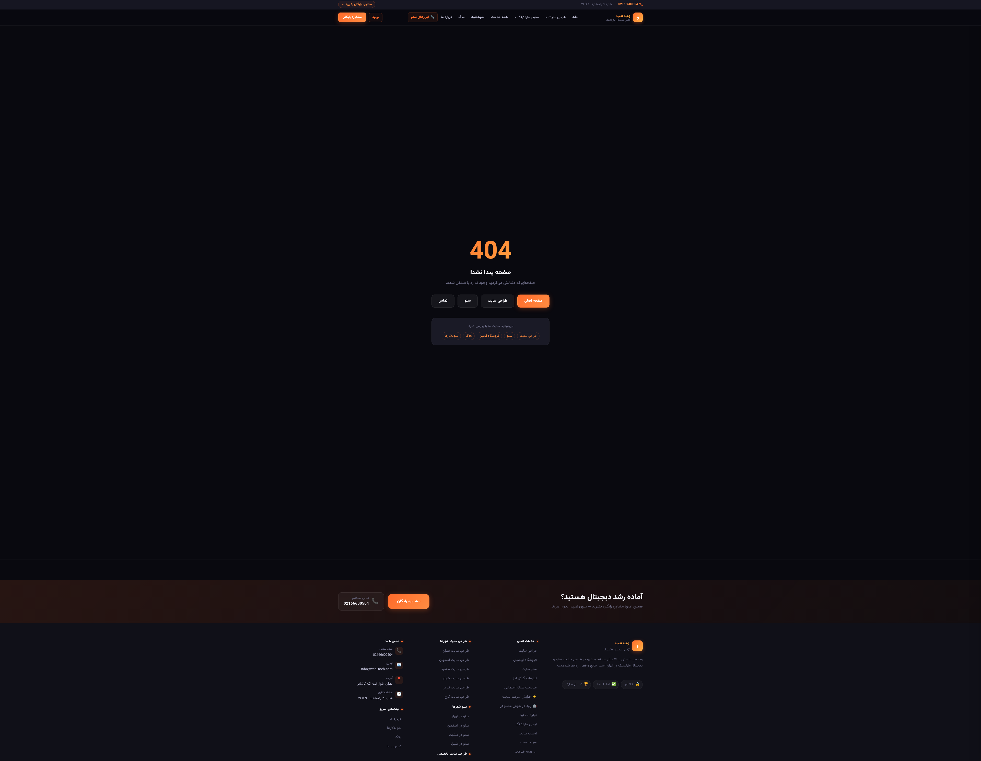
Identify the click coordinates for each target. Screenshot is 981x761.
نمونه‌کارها (478, 17)
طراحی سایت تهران (455, 650)
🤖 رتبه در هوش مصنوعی (518, 706)
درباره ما (446, 17)
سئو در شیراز (460, 743)
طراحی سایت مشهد (455, 669)
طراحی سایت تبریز (456, 687)
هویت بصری (528, 742)
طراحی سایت (557, 17)
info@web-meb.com (377, 669)
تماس (443, 301)
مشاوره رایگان (352, 17)
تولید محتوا (528, 715)
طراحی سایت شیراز (455, 678)
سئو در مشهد (459, 734)
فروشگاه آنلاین (489, 335)
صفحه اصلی (533, 301)
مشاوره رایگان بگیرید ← (357, 4)
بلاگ (461, 17)
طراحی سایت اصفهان (454, 660)
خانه (575, 17)
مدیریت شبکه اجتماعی (520, 687)
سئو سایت (529, 669)
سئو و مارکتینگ (528, 17)
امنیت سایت (528, 733)
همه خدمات (499, 17)
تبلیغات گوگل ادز (525, 678)
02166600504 (628, 4)
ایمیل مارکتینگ (526, 724)
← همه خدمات (526, 751)
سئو (467, 301)
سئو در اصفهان (458, 725)
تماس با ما (394, 746)
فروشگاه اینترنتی (525, 660)
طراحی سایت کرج (457, 696)
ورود (375, 17)
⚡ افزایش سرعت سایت (519, 696)
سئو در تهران (460, 716)
